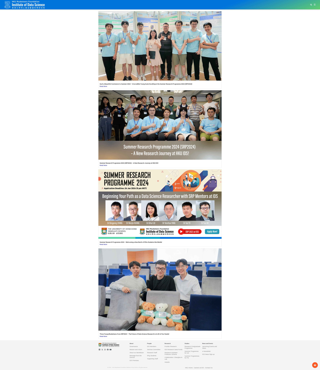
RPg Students (151, 355)
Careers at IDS (199, 368)
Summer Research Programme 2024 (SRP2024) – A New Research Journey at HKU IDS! (129, 163)
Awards (167, 362)
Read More (103, 86)
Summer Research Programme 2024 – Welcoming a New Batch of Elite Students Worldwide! (131, 242)
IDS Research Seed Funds (173, 349)
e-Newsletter (206, 351)
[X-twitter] (102, 349)
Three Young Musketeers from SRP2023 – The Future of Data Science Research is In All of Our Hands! (134, 334)
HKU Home (189, 368)
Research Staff (152, 352)
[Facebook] (108, 349)
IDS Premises (134, 360)
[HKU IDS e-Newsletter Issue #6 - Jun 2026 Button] (315, 365)
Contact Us (208, 368)
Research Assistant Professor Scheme (171, 353)
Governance (134, 346)
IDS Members (151, 346)
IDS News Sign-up (208, 354)
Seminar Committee (153, 349)
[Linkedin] (99, 349)
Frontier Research (171, 346)
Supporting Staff (152, 359)
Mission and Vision (136, 349)
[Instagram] (105, 349)
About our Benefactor (137, 352)
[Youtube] (110, 349)
